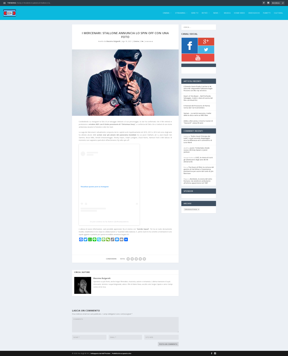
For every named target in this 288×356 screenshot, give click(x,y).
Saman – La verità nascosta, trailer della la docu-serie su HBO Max (197, 114)
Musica (227, 13)
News (215, 13)
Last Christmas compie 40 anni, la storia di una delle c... (37, 3)
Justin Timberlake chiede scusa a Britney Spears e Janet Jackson (196, 150)
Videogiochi (254, 13)
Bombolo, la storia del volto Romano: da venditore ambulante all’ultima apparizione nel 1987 (198, 181)
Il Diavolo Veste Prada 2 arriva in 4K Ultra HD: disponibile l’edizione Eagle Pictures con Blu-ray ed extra (198, 88)
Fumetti (267, 13)
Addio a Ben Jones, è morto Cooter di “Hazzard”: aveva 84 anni (198, 122)
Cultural (278, 13)
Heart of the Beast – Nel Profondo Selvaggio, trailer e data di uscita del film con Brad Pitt (198, 98)
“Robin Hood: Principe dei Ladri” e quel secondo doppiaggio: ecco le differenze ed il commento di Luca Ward (198, 139)
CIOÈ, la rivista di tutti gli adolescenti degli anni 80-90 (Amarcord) (198, 159)
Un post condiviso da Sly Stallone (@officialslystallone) (109, 222)
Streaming (180, 13)
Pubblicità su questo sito (121, 353)
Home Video (239, 13)
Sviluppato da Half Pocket (100, 353)
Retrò (205, 13)
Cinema (166, 13)
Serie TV (194, 13)
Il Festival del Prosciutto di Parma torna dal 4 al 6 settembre (197, 107)
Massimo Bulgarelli (113, 41)
